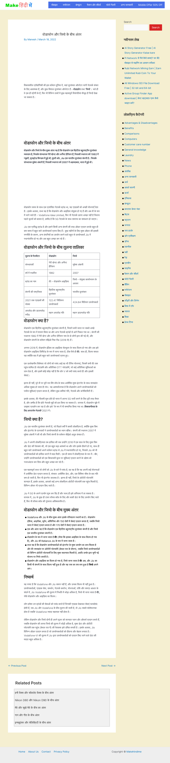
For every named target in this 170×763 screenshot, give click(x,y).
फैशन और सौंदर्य (94, 4)
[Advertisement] (62, 64)
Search (128, 21)
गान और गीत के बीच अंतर (27, 715)
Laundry (129, 155)
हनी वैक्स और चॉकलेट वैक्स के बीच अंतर (34, 692)
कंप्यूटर (79, 4)
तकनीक (127, 246)
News (127, 160)
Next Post (108, 665)
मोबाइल (54, 4)
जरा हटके (128, 230)
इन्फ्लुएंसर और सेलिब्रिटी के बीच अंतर (33, 722)
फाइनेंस (127, 268)
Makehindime (133, 751)
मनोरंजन (66, 4)
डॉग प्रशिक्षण (130, 236)
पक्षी (126, 252)
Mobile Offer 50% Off (150, 4)
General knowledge (135, 149)
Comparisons (131, 133)
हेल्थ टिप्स (128, 322)
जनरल (127, 225)
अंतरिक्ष (127, 171)
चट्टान (127, 219)
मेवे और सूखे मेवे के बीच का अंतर (30, 707)
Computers (130, 139)
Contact (46, 751)
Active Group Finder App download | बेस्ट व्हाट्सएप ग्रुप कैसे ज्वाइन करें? (141, 98)
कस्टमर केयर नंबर (132, 209)
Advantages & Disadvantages (140, 122)
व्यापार (127, 311)
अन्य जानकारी (127, 4)
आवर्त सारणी (129, 187)
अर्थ (126, 182)
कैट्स (126, 214)
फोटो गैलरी (110, 4)
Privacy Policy (61, 751)
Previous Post (17, 665)
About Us (33, 751)
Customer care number (137, 144)
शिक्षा (126, 316)
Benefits (129, 128)
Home (21, 751)
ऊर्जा (126, 192)
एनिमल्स (127, 198)
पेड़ (125, 257)
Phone (128, 166)
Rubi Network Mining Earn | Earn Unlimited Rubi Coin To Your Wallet (142, 73)
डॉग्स (126, 241)
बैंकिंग (126, 284)
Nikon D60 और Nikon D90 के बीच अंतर (37, 700)
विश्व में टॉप (129, 306)
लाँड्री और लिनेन (131, 300)
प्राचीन (127, 263)
